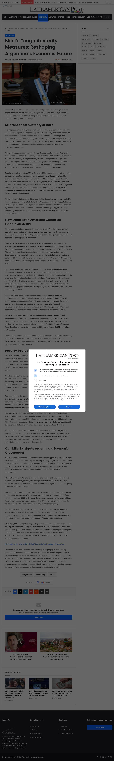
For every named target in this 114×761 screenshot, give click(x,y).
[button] (57, 380)
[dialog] (57, 380)
